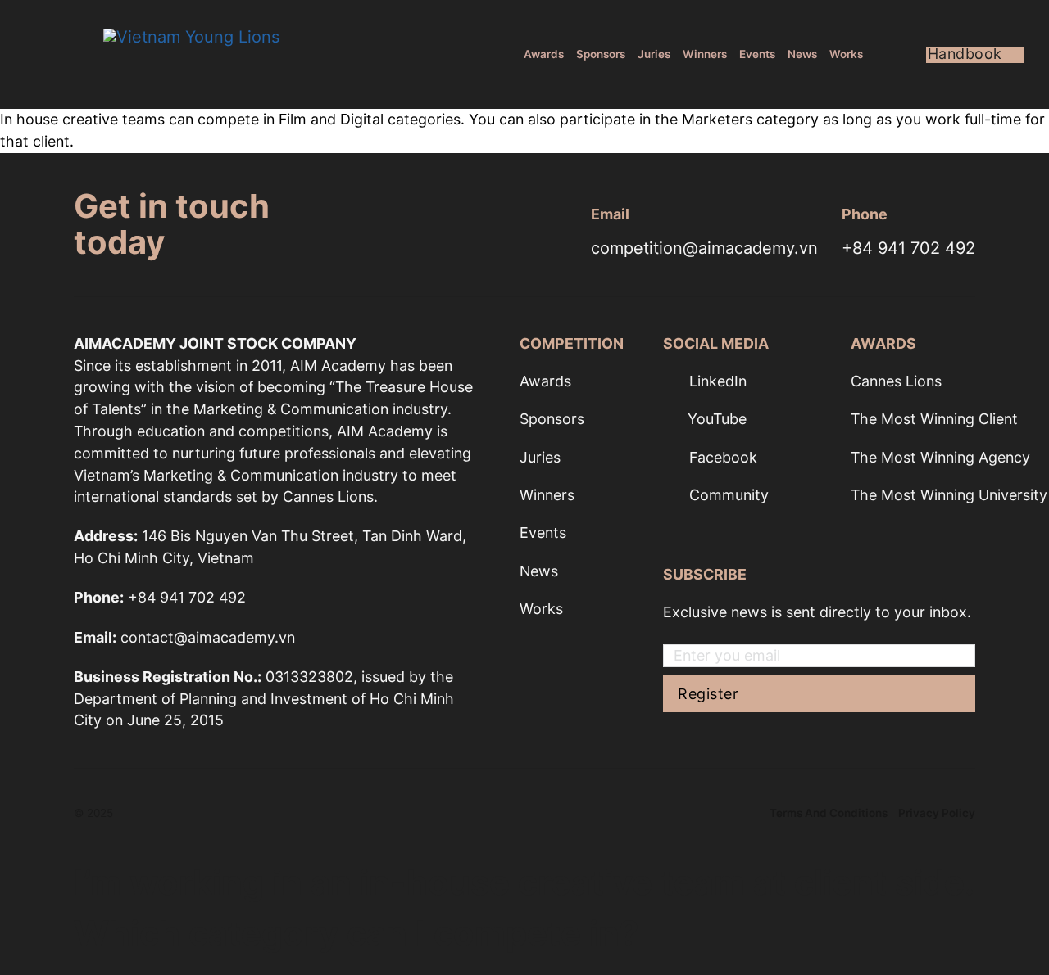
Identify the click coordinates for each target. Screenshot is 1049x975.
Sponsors (600, 54)
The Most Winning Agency (940, 457)
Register (708, 693)
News (802, 54)
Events (757, 54)
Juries (654, 54)
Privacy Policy (936, 812)
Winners (705, 54)
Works (846, 54)
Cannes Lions (896, 381)
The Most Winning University (949, 494)
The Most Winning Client (934, 418)
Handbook (965, 55)
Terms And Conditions (829, 812)
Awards (544, 54)
